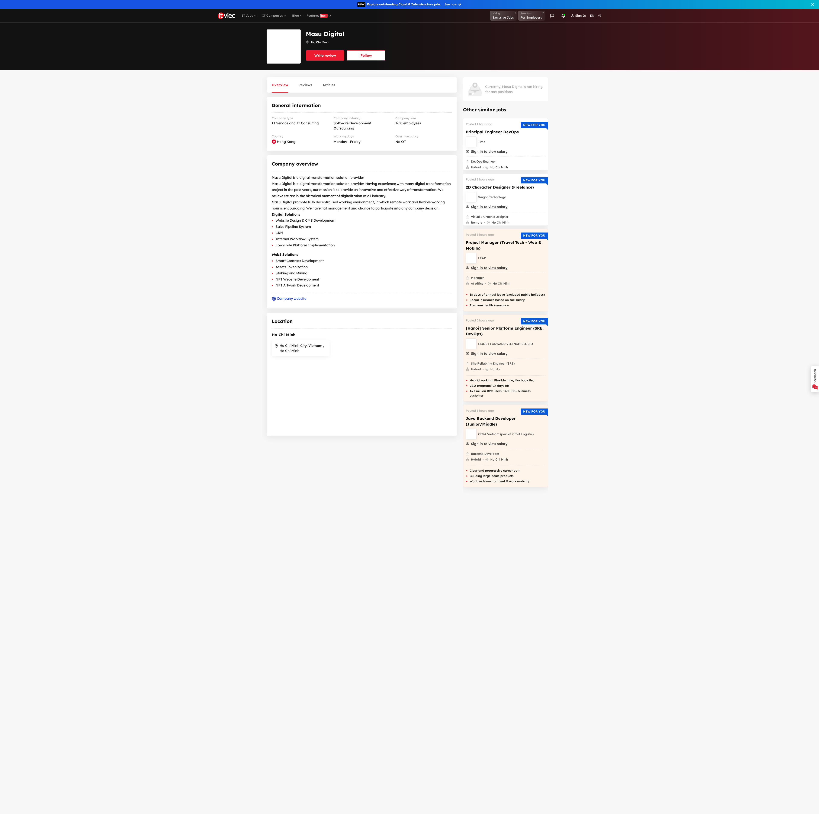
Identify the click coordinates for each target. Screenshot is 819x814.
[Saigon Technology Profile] (471, 197)
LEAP (482, 258)
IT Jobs (247, 15)
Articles (328, 85)
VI (599, 15)
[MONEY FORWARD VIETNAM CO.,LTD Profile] (471, 344)
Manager (477, 278)
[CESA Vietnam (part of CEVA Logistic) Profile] (471, 434)
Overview (280, 85)
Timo (481, 142)
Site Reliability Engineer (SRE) (493, 363)
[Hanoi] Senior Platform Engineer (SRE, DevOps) (504, 331)
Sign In (580, 15)
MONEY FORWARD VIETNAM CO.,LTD (505, 344)
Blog (295, 15)
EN (592, 15)
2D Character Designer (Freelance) (500, 187)
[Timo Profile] (471, 142)
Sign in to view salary (489, 151)
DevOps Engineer (483, 161)
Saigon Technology (492, 197)
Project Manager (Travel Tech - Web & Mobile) (503, 245)
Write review (325, 55)
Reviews (305, 85)
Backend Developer (485, 454)
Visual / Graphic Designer (489, 217)
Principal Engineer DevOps (492, 131)
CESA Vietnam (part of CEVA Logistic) (506, 434)
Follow (366, 55)
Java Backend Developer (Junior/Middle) (491, 421)
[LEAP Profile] (471, 258)
